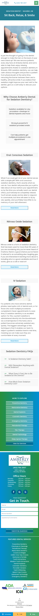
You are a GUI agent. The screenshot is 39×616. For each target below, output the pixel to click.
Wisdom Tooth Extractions (19, 561)
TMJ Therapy (19, 430)
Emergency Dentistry (19, 421)
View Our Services (19, 443)
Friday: (10, 486)
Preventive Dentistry (19, 403)
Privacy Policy (19, 607)
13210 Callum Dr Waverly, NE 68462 (19, 471)
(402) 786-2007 (21, 3)
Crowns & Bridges (19, 553)
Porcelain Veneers (19, 568)
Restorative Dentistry (19, 407)
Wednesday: (12, 482)
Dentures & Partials (19, 557)
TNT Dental (29, 605)
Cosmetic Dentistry (19, 416)
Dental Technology (19, 434)
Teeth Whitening (19, 570)
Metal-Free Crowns (19, 572)
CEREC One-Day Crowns (19, 555)
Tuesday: (11, 480)
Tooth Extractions (19, 559)
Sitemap (19, 603)
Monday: (10, 478)
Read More (15, 208)
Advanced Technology (20, 574)
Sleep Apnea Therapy (19, 439)
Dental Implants (19, 412)
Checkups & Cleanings (19, 546)
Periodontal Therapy (19, 425)
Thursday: (11, 484)
